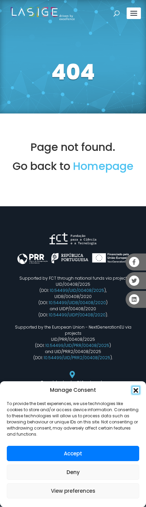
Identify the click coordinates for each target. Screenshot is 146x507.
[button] (135, 390)
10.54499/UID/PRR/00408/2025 (77, 345)
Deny (73, 472)
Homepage (103, 166)
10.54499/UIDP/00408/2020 (77, 315)
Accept (73, 453)
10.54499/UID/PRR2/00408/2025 (77, 358)
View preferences (73, 490)
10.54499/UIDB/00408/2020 (77, 302)
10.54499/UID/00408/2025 (77, 290)
